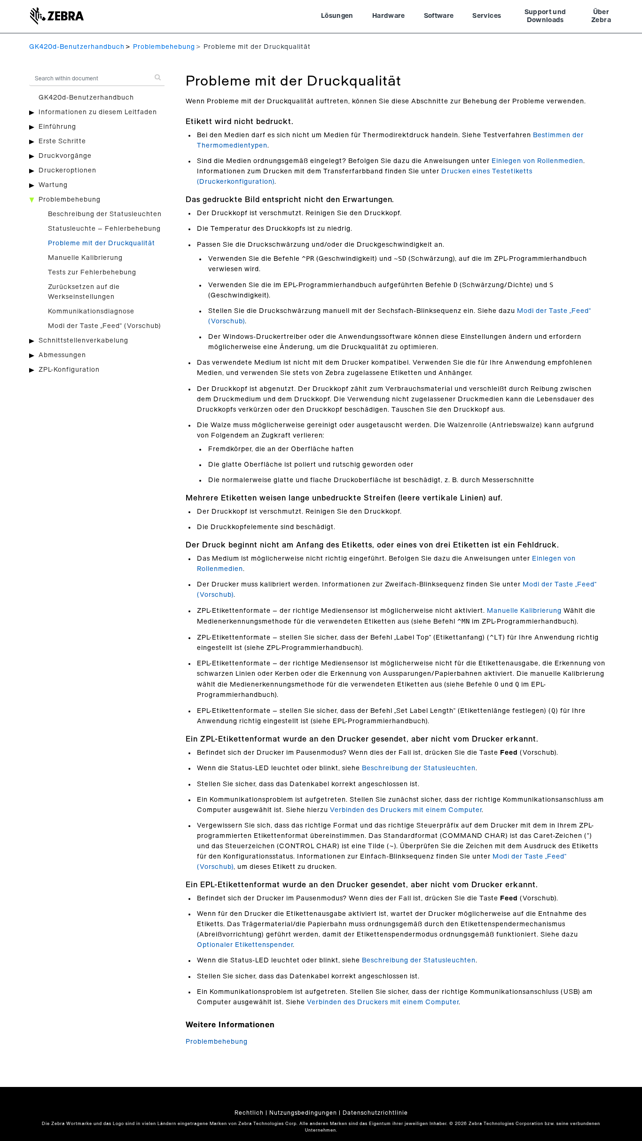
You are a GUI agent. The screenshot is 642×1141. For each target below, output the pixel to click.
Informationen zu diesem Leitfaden (98, 112)
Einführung (57, 127)
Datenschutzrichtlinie (375, 1113)
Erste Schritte (62, 141)
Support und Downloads (545, 16)
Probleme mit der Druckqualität (101, 243)
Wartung (53, 185)
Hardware (388, 16)
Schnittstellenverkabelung (83, 340)
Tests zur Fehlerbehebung (92, 272)
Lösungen (337, 16)
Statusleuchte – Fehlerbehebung (104, 229)
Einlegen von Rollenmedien (537, 161)
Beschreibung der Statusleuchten (105, 214)
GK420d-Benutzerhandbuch (77, 47)
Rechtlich (249, 1113)
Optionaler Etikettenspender (245, 945)
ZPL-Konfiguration (69, 370)
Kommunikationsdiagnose (91, 311)
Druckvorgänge (65, 156)
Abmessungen (62, 355)
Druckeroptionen (67, 170)
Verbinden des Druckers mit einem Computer (406, 810)
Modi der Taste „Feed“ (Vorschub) (104, 326)
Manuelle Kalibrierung (85, 258)
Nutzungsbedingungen (303, 1113)
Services (486, 16)
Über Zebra (601, 16)
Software (439, 16)
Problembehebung (164, 47)
